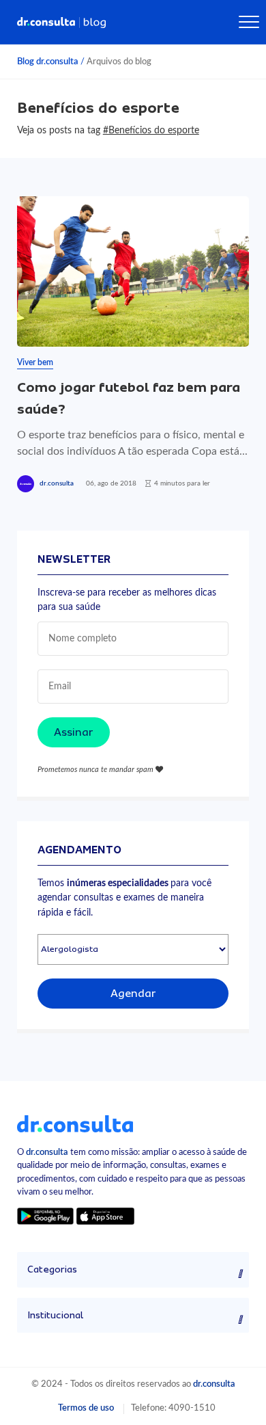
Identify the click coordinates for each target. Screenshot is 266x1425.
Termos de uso (86, 1408)
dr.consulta (57, 483)
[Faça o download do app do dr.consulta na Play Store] (45, 1216)
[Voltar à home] (75, 1123)
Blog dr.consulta (47, 61)
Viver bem (35, 362)
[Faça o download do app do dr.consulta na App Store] (105, 1216)
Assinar (73, 732)
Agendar (133, 993)
